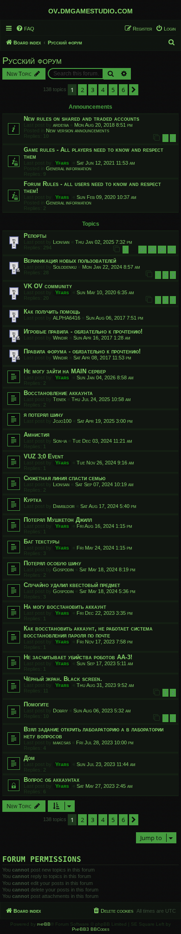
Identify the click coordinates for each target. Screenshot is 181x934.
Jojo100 (62, 421)
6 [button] (123, 90)
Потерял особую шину (52, 563)
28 (152, 250)
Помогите (36, 704)
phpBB (44, 924)
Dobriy (60, 710)
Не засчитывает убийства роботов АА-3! (78, 657)
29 (162, 250)
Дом (29, 758)
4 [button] (102, 90)
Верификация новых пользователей (70, 260)
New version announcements (77, 130)
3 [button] (92, 90)
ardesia (61, 125)
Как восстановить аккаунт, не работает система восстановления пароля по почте (88, 632)
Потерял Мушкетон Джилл (58, 519)
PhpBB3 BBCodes (91, 929)
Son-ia (60, 441)
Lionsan (61, 242)
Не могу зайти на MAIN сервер (65, 371)
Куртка (33, 499)
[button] (133, 89)
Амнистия (36, 434)
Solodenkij (65, 267)
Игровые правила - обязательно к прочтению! (83, 331)
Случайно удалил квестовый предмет (72, 584)
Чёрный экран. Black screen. (63, 678)
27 (142, 250)
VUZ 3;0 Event (44, 456)
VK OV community (48, 286)
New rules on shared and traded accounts (81, 118)
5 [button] (113, 90)
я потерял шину (43, 414)
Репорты (35, 235)
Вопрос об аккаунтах (51, 779)
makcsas (62, 742)
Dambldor (64, 506)
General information (68, 168)
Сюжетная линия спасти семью (64, 478)
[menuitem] (25, 28)
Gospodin (63, 569)
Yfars (62, 163)
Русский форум (32, 61)
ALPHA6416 (66, 318)
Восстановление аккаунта (58, 393)
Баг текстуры (41, 541)
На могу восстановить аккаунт (65, 606)
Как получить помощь (52, 311)
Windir (60, 337)
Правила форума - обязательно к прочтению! (82, 351)
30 (171, 250)
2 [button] (82, 90)
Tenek (59, 399)
